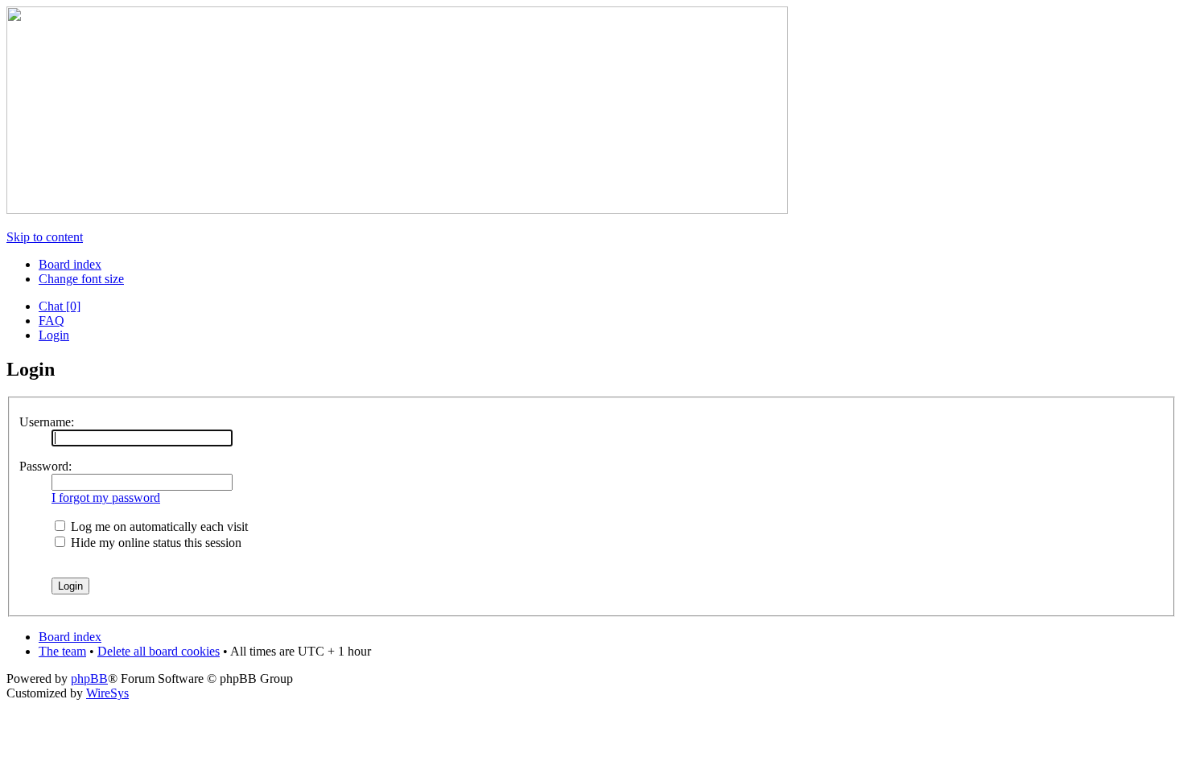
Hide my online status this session (154, 542)
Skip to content (44, 237)
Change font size (81, 279)
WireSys (107, 693)
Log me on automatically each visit (158, 526)
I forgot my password (106, 497)
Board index (70, 264)
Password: (45, 466)
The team (62, 651)
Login (54, 335)
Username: (46, 422)
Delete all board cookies (158, 651)
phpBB (89, 678)
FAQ (51, 320)
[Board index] (397, 209)
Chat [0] (59, 306)
